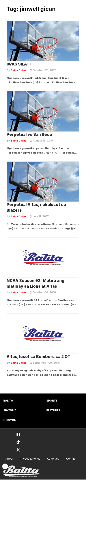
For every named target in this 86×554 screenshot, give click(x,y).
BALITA (8, 400)
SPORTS (52, 400)
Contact (71, 458)
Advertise (53, 458)
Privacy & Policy (30, 458)
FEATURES (53, 410)
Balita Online (18, 70)
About (9, 458)
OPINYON (9, 420)
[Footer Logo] (21, 470)
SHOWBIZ (9, 410)
